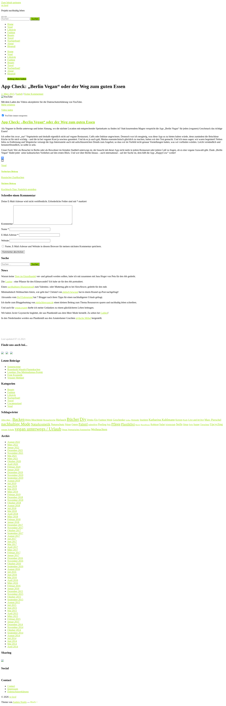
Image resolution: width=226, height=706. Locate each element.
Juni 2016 (12, 574)
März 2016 (12, 583)
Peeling (102, 424)
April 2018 (12, 514)
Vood (10, 27)
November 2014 (15, 627)
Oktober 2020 (14, 461)
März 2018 (12, 516)
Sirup (185, 424)
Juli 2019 (11, 483)
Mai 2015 (12, 610)
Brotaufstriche (49, 420)
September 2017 (15, 533)
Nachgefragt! (13, 40)
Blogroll (11, 46)
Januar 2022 (13, 447)
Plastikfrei (128, 424)
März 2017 (12, 550)
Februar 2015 (13, 619)
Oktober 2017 (14, 530)
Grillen (128, 420)
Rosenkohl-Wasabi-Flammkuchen (23, 369)
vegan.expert (21, 307)
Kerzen (178, 419)
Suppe (196, 424)
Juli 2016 (11, 572)
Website (5, 240)
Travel (10, 38)
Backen (18, 419)
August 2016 (13, 569)
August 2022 (13, 442)
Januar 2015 (13, 621)
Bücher (73, 419)
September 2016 (15, 566)
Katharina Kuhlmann (162, 419)
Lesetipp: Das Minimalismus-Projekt (25, 372)
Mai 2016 (12, 577)
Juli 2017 (11, 538)
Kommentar (7, 223)
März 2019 (12, 491)
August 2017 (13, 536)
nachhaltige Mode (15, 424)
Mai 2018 (12, 511)
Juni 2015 (12, 608)
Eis (96, 419)
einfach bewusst (70, 292)
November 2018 (15, 500)
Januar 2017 (13, 555)
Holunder (135, 420)
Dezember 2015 (15, 591)
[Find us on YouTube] (7, 353)
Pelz (109, 424)
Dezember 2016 (15, 558)
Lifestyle (11, 29)
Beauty (10, 35)
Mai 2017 (12, 544)
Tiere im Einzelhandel (25, 276)
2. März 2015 (7, 94)
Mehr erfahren (8, 104)
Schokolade (170, 424)
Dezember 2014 (15, 624)
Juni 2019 (12, 486)
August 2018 (13, 505)
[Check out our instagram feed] (12, 353)
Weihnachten (99, 429)
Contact (11, 686)
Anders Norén (20, 702)
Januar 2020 (13, 469)
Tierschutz (204, 424)
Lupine (8, 281)
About (10, 43)
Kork (185, 420)
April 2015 (12, 613)
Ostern (74, 424)
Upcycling (216, 424)
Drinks (90, 419)
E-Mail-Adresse (9, 235)
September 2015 (15, 599)
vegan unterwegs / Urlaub (38, 428)
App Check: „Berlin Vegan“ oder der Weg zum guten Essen (48, 122)
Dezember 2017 (15, 525)
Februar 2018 (13, 519)
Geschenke (119, 419)
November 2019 (15, 475)
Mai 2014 (12, 644)
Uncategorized (14, 403)
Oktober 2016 (14, 563)
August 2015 (13, 602)
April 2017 (12, 547)
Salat (162, 424)
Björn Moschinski (34, 419)
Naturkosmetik (40, 424)
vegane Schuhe (7, 429)
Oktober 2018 (14, 502)
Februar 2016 (13, 585)
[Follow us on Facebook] (3, 353)
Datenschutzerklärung (18, 691)
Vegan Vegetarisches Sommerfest (76, 429)
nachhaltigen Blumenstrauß (21, 286)
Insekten (144, 419)
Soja (191, 424)
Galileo (104, 313)
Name (5, 229)
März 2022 (12, 444)
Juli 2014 (11, 638)
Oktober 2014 (14, 630)
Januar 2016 (13, 588)
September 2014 (15, 632)
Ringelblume (145, 425)
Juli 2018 (11, 508)
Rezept (137, 425)
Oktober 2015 (14, 597)
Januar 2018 (13, 522)
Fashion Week (105, 419)
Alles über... (6, 420)
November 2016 (15, 561)
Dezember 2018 (15, 497)
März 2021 (12, 458)
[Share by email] (3, 661)
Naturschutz (57, 424)
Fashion (11, 32)
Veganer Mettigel (15, 377)
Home (10, 24)
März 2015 (12, 616)
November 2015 (15, 594)
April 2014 (12, 646)
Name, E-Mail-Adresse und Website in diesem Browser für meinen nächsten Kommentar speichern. (53, 246)
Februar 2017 (13, 552)
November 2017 (15, 527)
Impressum (12, 689)
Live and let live (196, 419)
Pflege (115, 424)
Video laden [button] (7, 110)
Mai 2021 (12, 455)
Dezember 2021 (15, 450)
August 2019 (13, 480)
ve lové (4, 5)
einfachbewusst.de (44, 302)
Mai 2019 (12, 489)
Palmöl (83, 424)
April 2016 (12, 580)
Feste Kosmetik (14, 375)
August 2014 (13, 635)
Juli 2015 (11, 605)
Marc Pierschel (212, 419)
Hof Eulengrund (25, 297)
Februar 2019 (13, 494)
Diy (83, 419)
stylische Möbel (83, 318)
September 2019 (15, 478)
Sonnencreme (14, 366)
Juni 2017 (12, 541)
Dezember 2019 (15, 472)
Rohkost (155, 424)
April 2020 (12, 464)
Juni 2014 (12, 641)
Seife (179, 424)
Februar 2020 (13, 467)
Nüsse (68, 424)
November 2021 (15, 453)
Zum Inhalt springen (11, 2)
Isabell (19, 94)
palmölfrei (92, 424)
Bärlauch (61, 419)
